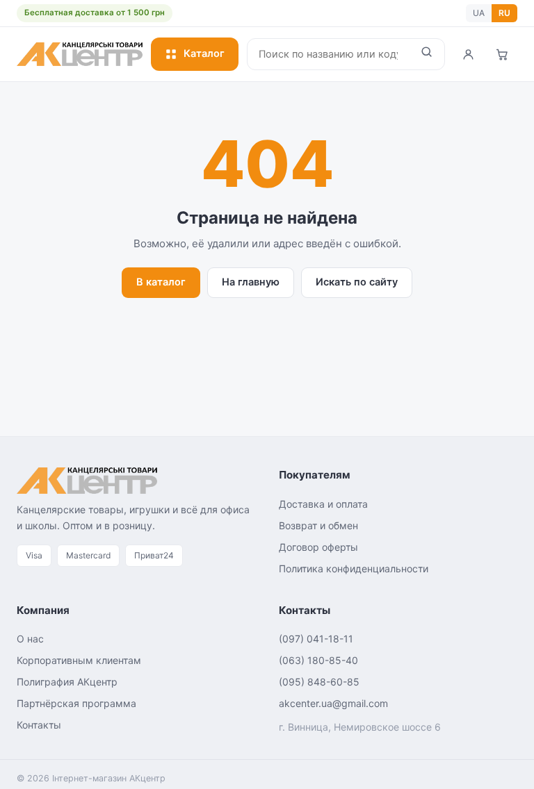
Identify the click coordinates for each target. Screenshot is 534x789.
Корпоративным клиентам (79, 660)
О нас (30, 639)
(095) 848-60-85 (319, 682)
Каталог (204, 53)
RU (504, 13)
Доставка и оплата (323, 504)
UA (479, 13)
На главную (251, 282)
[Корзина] (502, 54)
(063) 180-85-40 (318, 660)
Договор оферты (318, 547)
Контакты (39, 725)
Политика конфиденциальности (353, 568)
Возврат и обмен (318, 525)
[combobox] (328, 54)
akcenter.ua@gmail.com (333, 703)
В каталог (161, 282)
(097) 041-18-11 (316, 639)
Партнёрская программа (76, 703)
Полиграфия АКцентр (67, 682)
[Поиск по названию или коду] (426, 54)
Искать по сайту (357, 282)
